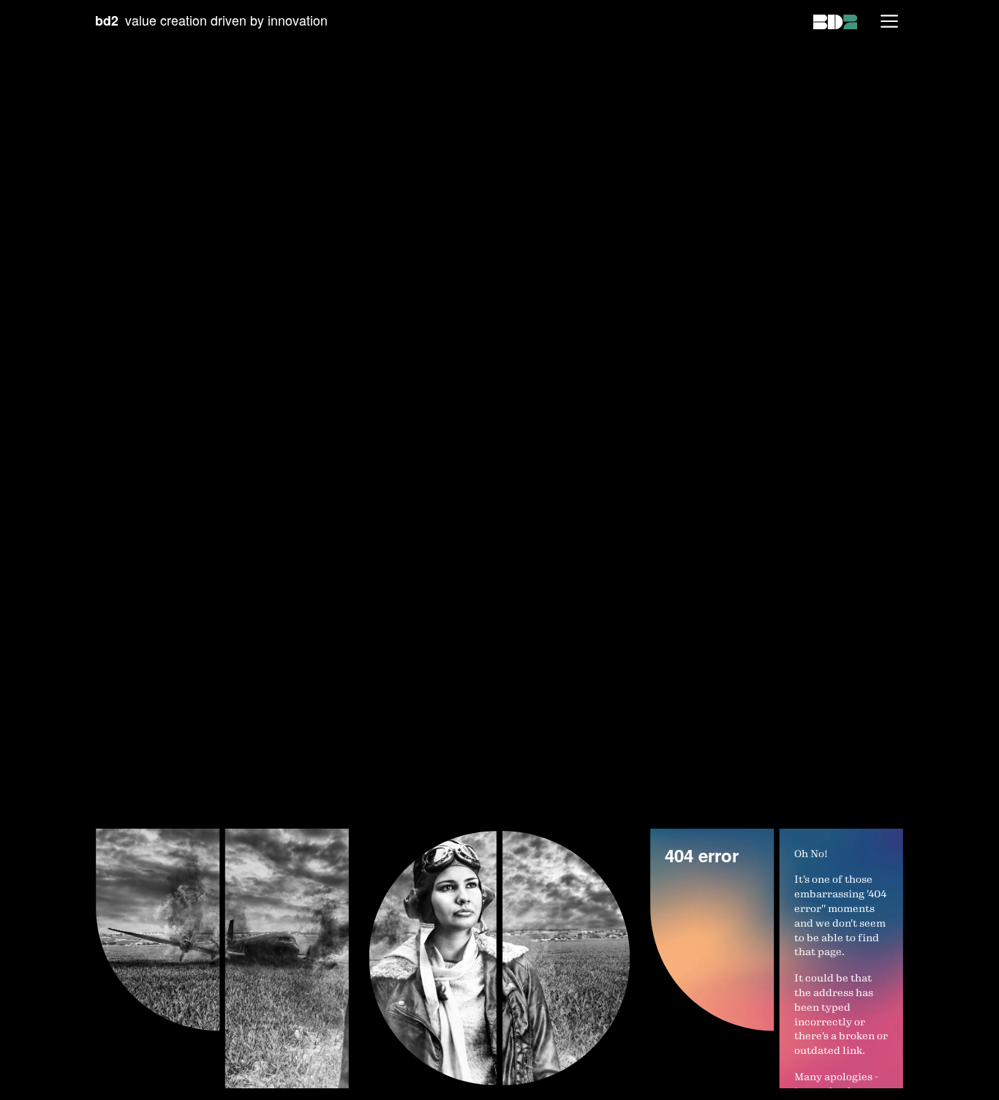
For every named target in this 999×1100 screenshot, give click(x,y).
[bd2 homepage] (835, 20)
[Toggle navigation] (889, 21)
